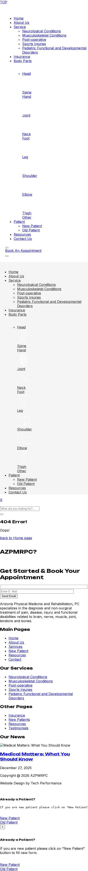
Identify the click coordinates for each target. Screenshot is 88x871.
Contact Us (23, 239)
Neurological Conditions (41, 31)
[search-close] (1, 514)
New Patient (32, 226)
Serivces (15, 646)
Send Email (9, 596)
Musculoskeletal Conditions (44, 35)
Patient (19, 222)
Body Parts (23, 61)
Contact (15, 659)
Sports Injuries (34, 44)
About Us (21, 22)
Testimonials (18, 728)
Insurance (22, 56)
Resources (22, 234)
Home (18, 18)
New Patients (19, 719)
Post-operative (34, 39)
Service (20, 27)
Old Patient (31, 230)
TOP (3, 2)
